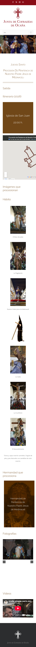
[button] (4, 561)
